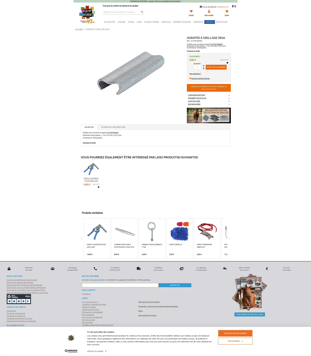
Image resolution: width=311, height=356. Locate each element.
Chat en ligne (194, 101)
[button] (81, 238)
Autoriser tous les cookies (235, 333)
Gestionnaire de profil (90, 310)
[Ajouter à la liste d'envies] (227, 63)
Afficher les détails (95, 351)
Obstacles (166, 22)
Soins (139, 22)
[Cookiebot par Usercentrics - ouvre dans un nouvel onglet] (71, 351)
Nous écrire (11, 311)
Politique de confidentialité (92, 312)
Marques (210, 22)
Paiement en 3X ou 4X (197, 98)
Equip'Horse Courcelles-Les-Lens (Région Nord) (26, 290)
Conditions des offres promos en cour (97, 325)
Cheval (131, 22)
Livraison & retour (196, 95)
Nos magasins (194, 104)
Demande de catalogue (16, 316)
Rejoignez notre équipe (16, 313)
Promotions (221, 22)
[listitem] (97, 238)
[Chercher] (142, 12)
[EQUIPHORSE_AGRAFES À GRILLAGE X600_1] (130, 71)
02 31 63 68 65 (209, 6)
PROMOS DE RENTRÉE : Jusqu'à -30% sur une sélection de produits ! (155, 1)
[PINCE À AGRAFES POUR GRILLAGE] (91, 169)
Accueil (79, 29)
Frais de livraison (88, 320)
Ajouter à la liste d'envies (200, 78)
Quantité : (197, 64)
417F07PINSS (217, 44)
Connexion (86, 294)
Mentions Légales (89, 307)
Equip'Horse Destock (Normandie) (20, 282)
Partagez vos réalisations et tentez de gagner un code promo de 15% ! (209, 87)
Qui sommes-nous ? (90, 302)
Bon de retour (87, 322)
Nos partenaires (88, 315)
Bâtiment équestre (182, 22)
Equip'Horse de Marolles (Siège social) (22, 280)
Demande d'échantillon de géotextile (21, 321)
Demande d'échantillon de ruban (19, 318)
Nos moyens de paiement (92, 317)
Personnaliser (234, 341)
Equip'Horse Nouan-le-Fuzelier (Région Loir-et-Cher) (27, 293)
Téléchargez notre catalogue (249, 314)
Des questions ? (195, 74)
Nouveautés (109, 22)
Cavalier (121, 22)
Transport (198, 22)
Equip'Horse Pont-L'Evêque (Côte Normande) (24, 285)
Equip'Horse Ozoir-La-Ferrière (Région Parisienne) (26, 288)
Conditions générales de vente (94, 304)
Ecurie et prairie (151, 22)
